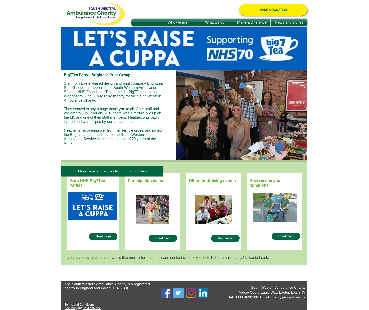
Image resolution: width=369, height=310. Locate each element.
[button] (112, 171)
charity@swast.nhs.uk (249, 257)
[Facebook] (166, 293)
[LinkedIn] (203, 293)
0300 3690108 (246, 297)
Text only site (92, 308)
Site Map (71, 308)
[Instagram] (191, 293)
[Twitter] (178, 293)
